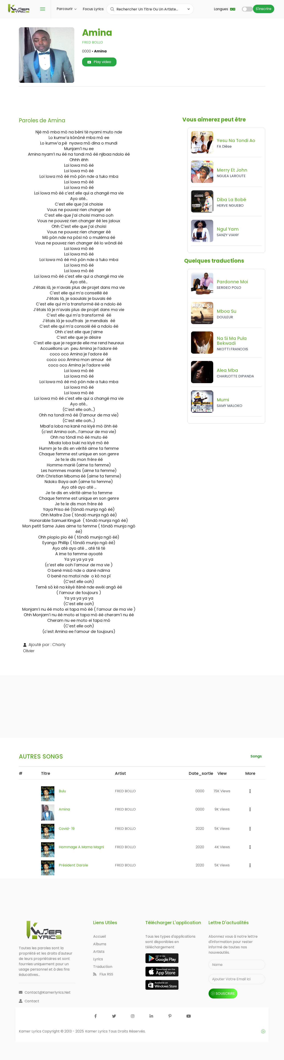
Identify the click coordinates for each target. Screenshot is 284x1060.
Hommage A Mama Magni (81, 847)
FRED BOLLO (92, 42)
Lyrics (98, 959)
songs (256, 756)
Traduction (102, 966)
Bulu (62, 791)
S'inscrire (263, 8)
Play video (102, 61)
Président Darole (73, 865)
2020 (200, 828)
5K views (222, 828)
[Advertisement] (142, 100)
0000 (199, 791)
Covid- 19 (67, 828)
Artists (99, 951)
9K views (222, 809)
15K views (222, 791)
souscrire (225, 993)
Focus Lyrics (93, 9)
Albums (99, 944)
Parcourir (65, 8)
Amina (64, 809)
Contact (32, 1001)
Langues (221, 9)
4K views (222, 847)
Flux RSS (106, 974)
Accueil (99, 936)
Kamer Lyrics (96, 1031)
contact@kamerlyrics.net (48, 992)
